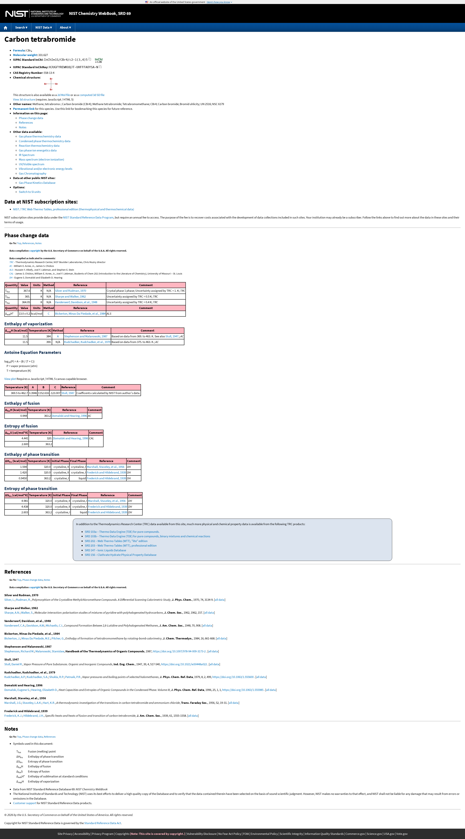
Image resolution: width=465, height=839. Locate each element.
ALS (11, 269)
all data (220, 600)
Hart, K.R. (49, 703)
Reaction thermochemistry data (39, 146)
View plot (10, 379)
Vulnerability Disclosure (202, 834)
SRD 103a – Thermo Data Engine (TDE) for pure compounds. (122, 532)
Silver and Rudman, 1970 (70, 291)
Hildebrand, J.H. (33, 716)
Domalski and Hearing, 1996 (69, 416)
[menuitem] (5, 27)
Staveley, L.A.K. (32, 703)
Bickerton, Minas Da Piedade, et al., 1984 (80, 314)
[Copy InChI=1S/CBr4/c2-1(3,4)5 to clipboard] (89, 60)
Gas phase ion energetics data (38, 150)
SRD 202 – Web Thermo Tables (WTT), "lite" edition (116, 541)
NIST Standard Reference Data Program (88, 217)
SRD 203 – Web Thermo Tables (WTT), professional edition (121, 545)
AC (10, 266)
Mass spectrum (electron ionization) (41, 159)
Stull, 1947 (171, 336)
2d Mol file (63, 95)
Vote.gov (402, 834)
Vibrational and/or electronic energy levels (45, 169)
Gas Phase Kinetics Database (37, 183)
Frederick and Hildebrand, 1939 (106, 472)
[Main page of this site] (5, 27)
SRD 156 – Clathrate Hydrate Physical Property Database (120, 555)
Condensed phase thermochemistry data (44, 141)
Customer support (24, 803)
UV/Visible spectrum (31, 164)
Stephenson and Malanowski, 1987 (85, 336)
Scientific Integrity (291, 834)
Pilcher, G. (58, 638)
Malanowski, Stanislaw (49, 651)
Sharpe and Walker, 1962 (70, 296)
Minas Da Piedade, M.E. (35, 638)
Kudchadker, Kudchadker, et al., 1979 (87, 342)
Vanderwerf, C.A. (14, 625)
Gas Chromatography (32, 173)
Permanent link (24, 109)
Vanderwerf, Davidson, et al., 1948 (76, 302)
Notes (22, 127)
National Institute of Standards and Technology (34, 13)
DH (11, 277)
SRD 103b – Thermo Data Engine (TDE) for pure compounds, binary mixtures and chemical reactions (147, 536)
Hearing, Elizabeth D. (44, 690)
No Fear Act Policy (229, 834)
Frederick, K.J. (13, 716)
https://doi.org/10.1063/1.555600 (233, 677)
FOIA (246, 834)
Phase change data (31, 118)
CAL (11, 273)
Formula (19, 50)
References (26, 123)
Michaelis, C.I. (54, 625)
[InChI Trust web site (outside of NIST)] (98, 63)
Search (20, 27)
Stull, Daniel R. (13, 664)
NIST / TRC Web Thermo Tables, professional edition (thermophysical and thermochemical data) (73, 209)
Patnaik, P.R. (73, 677)
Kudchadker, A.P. (14, 677)
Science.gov (374, 834)
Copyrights (122, 834)
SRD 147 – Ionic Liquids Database (105, 550)
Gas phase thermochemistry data (40, 136)
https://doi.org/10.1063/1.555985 (242, 690)
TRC (11, 262)
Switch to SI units (30, 192)
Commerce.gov (355, 834)
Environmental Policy (264, 834)
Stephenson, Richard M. (19, 651)
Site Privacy (65, 834)
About (64, 27)
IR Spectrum (27, 155)
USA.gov (389, 834)
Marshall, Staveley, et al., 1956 (105, 467)
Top (19, 243)
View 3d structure (24, 99)
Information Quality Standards (324, 834)
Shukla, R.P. (56, 677)
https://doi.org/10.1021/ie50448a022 (184, 664)
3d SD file (98, 95)
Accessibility (82, 834)
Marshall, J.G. (12, 703)
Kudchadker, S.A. (37, 677)
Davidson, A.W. (35, 625)
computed (85, 95)
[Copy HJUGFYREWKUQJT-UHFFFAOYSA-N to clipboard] (100, 68)
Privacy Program (103, 834)
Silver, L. (9, 600)
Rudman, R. (23, 600)
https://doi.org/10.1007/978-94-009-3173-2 (179, 651)
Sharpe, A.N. (12, 613)
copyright (34, 250)
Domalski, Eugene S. (17, 690)
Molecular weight (25, 55)
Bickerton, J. (12, 638)
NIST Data (42, 27)
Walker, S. (27, 613)
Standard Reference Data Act (102, 823)
